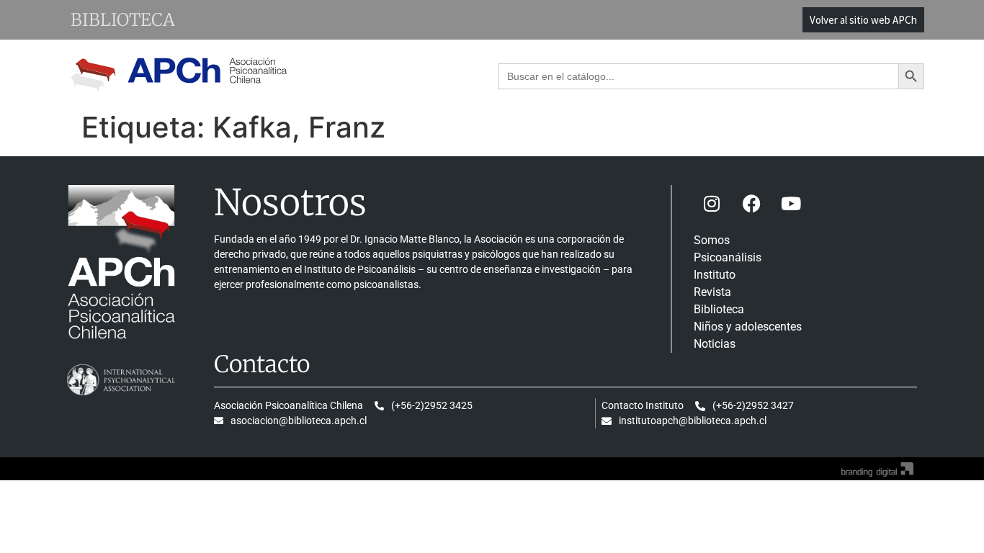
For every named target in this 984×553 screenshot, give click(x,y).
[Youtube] (791, 203)
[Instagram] (712, 203)
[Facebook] (751, 203)
